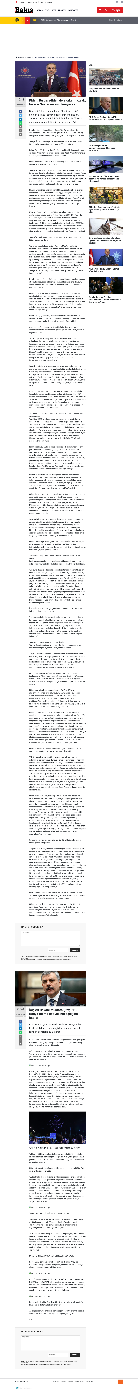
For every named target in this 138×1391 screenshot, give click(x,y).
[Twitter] (20, 115)
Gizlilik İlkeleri (79, 1381)
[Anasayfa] (16, 2)
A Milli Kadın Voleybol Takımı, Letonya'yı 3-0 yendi (58, 20)
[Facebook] (20, 111)
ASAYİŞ (40, 10)
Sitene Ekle (48, 2)
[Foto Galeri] (122, 2)
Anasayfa (56, 1381)
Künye (64, 1381)
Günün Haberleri (32, 2)
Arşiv (41, 2)
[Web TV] (117, 2)
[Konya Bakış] (24, 10)
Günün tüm (116, 20)
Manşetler (23, 2)
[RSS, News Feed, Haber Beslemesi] (120, 1382)
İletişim (70, 1381)
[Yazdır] (20, 130)
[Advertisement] (69, 39)
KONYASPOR (73, 10)
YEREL (47, 10)
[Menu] (100, 10)
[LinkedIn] (20, 119)
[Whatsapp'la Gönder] (20, 123)
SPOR (54, 10)
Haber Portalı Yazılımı (25, 1388)
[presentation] (22, 20)
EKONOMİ (62, 10)
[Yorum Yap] (20, 134)
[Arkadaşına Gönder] (20, 126)
